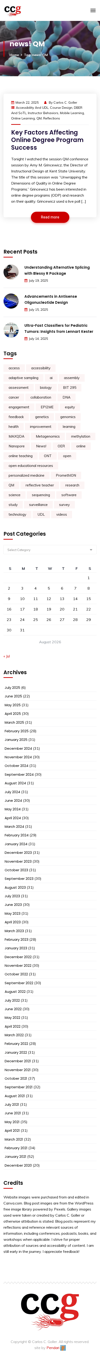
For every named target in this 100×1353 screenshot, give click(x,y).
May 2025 (13, 705)
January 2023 (16, 948)
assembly (72, 378)
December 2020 (18, 1165)
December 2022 (18, 956)
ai (51, 378)
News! (41, 446)
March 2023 (14, 930)
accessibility (40, 368)
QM (39, 118)
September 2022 (19, 982)
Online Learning (23, 118)
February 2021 (16, 1147)
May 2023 (12, 913)
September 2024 (19, 774)
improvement (40, 426)
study (13, 504)
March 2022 (14, 1035)
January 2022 (16, 1052)
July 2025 (12, 687)
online (81, 446)
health (14, 426)
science (14, 495)
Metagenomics (48, 436)
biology (46, 387)
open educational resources (31, 465)
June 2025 (13, 696)
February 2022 (16, 1043)
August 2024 (15, 783)
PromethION (66, 475)
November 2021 (18, 1069)
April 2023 (13, 922)
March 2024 (14, 826)
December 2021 (18, 1061)
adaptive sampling (23, 378)
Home (14, 55)
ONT (48, 456)
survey (64, 504)
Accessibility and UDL (32, 108)
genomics (68, 417)
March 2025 (14, 722)
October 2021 (16, 1078)
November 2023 (18, 861)
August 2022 (15, 991)
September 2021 (19, 1087)
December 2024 (18, 748)
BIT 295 (69, 387)
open (67, 456)
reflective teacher (40, 485)
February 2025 (17, 731)
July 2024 (12, 791)
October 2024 (16, 765)
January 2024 (16, 844)
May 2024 (13, 809)
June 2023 (13, 904)
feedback (16, 417)
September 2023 (19, 878)
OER (61, 446)
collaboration (40, 397)
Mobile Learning (72, 113)
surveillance (38, 504)
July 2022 (12, 1000)
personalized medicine (26, 475)
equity (70, 407)
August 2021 (15, 1095)
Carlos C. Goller (65, 102)
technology (17, 514)
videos (61, 514)
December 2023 (18, 852)
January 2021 (15, 1156)
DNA (66, 397)
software (69, 495)
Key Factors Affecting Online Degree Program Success (47, 140)
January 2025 (16, 739)
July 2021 (12, 1104)
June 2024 (13, 800)
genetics (42, 417)
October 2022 (16, 974)
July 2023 (12, 896)
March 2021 (14, 1139)
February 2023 (16, 939)
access (14, 368)
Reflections (51, 118)
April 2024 (13, 817)
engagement (19, 407)
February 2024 (17, 835)
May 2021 (12, 1121)
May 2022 (12, 1017)
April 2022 (12, 1026)
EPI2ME (47, 407)
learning (69, 426)
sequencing (41, 495)
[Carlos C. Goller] (31, 10)
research (72, 485)
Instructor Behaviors (43, 113)
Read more (50, 217)
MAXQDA (16, 436)
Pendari (53, 1347)
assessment (19, 387)
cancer (14, 397)
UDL (41, 514)
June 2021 (13, 1113)
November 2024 (18, 757)
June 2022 (13, 1008)
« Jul (6, 656)
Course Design (61, 108)
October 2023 (16, 870)
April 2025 (13, 713)
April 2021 (12, 1130)
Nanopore (17, 446)
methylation (80, 436)
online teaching (21, 456)
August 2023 (15, 887)
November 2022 (18, 965)
